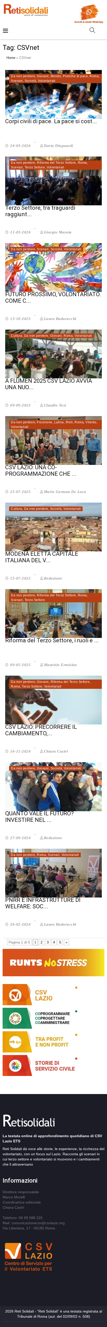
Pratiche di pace (75, 76)
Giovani (43, 76)
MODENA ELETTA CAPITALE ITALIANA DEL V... (41, 557)
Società (30, 81)
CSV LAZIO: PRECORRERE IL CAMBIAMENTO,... (41, 730)
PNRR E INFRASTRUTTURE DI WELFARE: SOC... (43, 903)
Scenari (17, 81)
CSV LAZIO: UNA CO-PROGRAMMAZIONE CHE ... (40, 470)
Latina (59, 422)
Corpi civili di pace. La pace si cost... (51, 121)
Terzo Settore (35, 167)
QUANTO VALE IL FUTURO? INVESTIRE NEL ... (39, 816)
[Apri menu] (5, 31)
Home (10, 58)
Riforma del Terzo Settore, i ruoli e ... (52, 640)
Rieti (69, 422)
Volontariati (46, 81)
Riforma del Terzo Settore (56, 163)
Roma (94, 76)
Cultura (16, 336)
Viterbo (91, 422)
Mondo (56, 76)
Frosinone (44, 422)
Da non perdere (23, 76)
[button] (94, 31)
